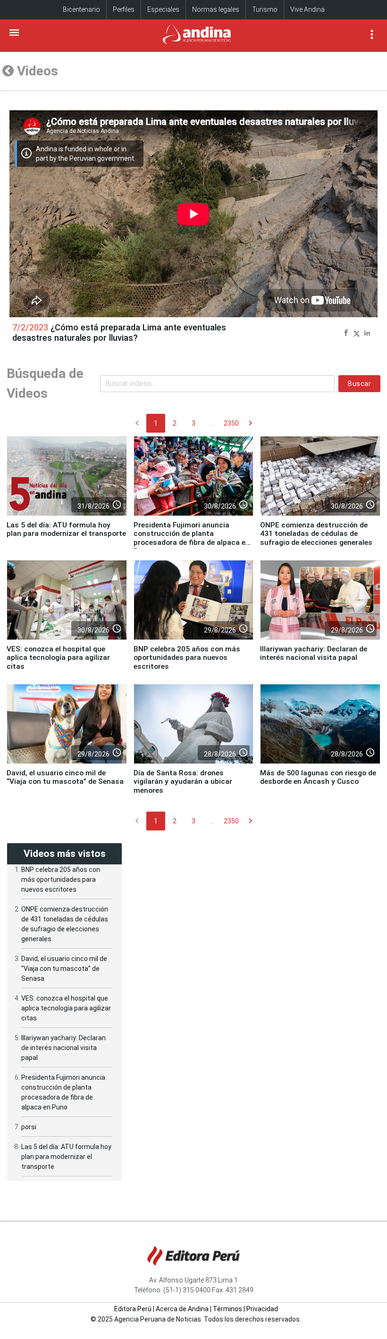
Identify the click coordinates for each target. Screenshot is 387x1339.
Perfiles (124, 9)
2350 (231, 423)
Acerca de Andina (182, 1309)
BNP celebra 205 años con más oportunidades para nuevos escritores (187, 658)
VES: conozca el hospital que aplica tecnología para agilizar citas (58, 658)
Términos (227, 1309)
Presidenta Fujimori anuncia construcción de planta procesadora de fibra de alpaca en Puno (192, 538)
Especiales (163, 9)
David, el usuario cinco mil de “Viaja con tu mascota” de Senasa (65, 777)
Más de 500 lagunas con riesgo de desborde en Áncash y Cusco (318, 777)
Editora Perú (132, 1309)
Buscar (359, 383)
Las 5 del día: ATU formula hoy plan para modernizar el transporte (66, 529)
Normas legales (215, 9)
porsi (28, 1127)
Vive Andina (307, 9)
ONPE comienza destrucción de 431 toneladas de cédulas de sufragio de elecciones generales (316, 534)
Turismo (265, 9)
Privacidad (262, 1309)
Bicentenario (81, 9)
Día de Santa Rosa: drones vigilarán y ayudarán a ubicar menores (183, 782)
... (212, 423)
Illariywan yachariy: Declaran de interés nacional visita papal (313, 653)
